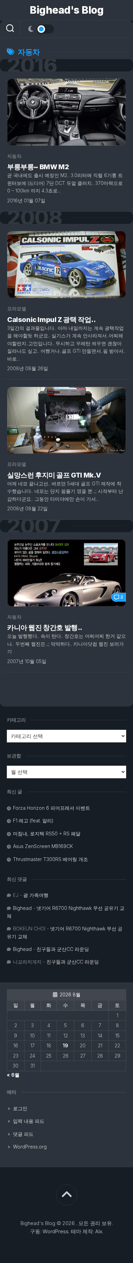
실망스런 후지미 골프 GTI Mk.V (54, 475)
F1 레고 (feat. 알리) (33, 820)
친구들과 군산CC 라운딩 (62, 949)
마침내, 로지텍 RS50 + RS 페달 (46, 833)
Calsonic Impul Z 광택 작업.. (51, 319)
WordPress (56, 1231)
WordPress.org (30, 1147)
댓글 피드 (23, 1134)
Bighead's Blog (66, 10)
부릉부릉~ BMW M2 (38, 167)
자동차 (14, 156)
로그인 (20, 1108)
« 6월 (13, 1075)
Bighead (22, 908)
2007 (33, 526)
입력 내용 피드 (28, 1121)
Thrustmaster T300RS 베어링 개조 (50, 859)
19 (65, 1045)
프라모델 (16, 308)
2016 (32, 65)
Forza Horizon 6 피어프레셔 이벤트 (51, 808)
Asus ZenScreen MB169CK (43, 846)
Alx (98, 1231)
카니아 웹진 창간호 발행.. (44, 627)
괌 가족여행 (35, 895)
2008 (34, 217)
